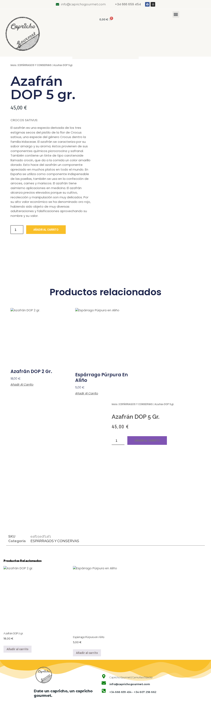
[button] (175, 14)
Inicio (13, 65)
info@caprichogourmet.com (129, 684)
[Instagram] (153, 4)
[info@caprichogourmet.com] (104, 683)
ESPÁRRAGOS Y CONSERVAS (35, 65)
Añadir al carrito (46, 229)
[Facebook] (147, 4)
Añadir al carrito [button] (22, 384)
